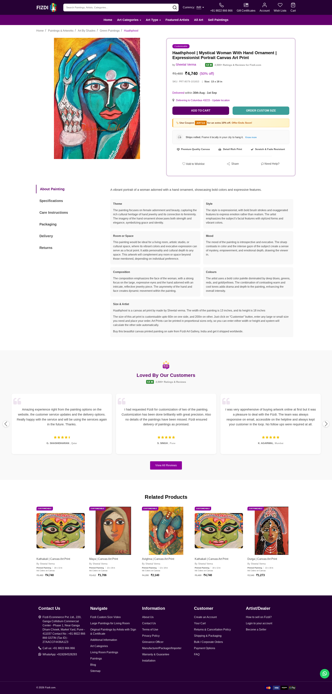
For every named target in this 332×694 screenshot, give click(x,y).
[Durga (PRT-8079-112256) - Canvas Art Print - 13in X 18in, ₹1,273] (271, 531)
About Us (148, 617)
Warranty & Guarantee (155, 654)
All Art (198, 20)
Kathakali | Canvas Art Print (53, 558)
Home (108, 20)
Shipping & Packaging (208, 635)
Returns (45, 248)
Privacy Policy (151, 635)
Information (153, 608)
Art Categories (128, 20)
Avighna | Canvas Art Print (158, 558)
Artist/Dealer (258, 608)
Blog (93, 664)
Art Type (152, 20)
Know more (251, 137)
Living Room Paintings (104, 652)
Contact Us (149, 623)
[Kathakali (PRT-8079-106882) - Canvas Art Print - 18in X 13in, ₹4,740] (219, 531)
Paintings (96, 658)
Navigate (98, 608)
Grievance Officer (152, 641)
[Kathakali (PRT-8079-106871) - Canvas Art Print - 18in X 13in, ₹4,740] (60, 531)
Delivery (46, 236)
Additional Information (103, 639)
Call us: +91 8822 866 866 (59, 648)
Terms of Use (150, 629)
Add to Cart (200, 110)
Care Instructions (53, 212)
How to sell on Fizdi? (259, 617)
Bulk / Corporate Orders (208, 641)
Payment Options (204, 648)
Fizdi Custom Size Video (105, 617)
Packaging (48, 224)
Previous (6, 423)
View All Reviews (166, 465)
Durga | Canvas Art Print (262, 558)
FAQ (197, 654)
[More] (140, 20)
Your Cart (200, 623)
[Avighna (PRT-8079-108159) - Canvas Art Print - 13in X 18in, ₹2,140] (166, 531)
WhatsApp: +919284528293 (60, 654)
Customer (203, 608)
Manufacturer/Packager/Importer (161, 648)
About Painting (52, 189)
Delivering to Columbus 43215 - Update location (203, 100)
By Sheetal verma (45, 563)
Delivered (178, 92)
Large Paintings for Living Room (110, 623)
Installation (148, 660)
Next (325, 423)
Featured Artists (177, 20)
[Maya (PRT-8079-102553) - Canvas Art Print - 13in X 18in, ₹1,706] (113, 531)
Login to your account (259, 623)
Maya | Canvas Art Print (103, 558)
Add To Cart (64, 585)
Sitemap (95, 670)
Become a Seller (256, 629)
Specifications (51, 201)
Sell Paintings (218, 20)
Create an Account (205, 617)
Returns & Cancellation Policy (212, 629)
